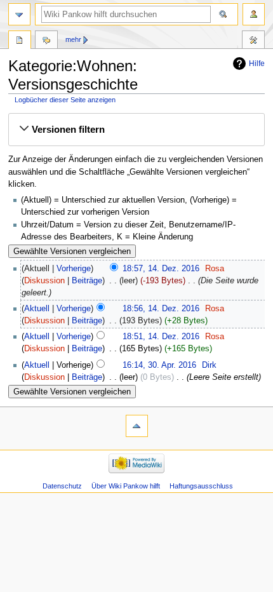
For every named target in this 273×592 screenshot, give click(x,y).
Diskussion (44, 280)
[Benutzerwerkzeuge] (254, 14)
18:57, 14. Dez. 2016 (161, 268)
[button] (136, 129)
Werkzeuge (253, 41)
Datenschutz (62, 486)
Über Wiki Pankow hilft (125, 486)
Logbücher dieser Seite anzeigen (65, 100)
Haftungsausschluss (201, 486)
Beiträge (87, 280)
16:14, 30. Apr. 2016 (159, 365)
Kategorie (19, 41)
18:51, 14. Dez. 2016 (161, 336)
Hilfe (257, 63)
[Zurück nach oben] (137, 426)
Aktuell (37, 308)
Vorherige (74, 268)
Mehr (73, 39)
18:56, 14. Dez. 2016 (161, 308)
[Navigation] (19, 14)
